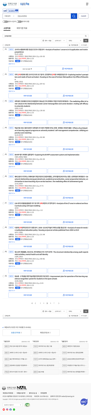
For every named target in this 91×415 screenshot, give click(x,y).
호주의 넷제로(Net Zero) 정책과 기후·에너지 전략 (45, 360)
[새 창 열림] (27, 405)
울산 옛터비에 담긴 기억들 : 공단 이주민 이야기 (16, 360)
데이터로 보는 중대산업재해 (73, 352)
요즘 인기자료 (15, 332)
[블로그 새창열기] (14, 409)
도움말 (21, 333)
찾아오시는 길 (33, 393)
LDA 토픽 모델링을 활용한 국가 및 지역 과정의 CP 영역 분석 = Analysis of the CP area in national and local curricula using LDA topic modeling (51, 205)
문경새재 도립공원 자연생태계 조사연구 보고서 (16, 366)
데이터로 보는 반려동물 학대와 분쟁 (74, 372)
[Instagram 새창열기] (7, 409)
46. (6, 176)
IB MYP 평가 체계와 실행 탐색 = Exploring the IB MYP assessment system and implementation (47, 155)
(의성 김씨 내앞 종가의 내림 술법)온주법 (16, 347)
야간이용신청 (74, 45)
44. (6, 127)
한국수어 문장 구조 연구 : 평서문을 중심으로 (16, 372)
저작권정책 (43, 393)
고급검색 (83, 16)
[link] (67, 68)
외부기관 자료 (22, 28)
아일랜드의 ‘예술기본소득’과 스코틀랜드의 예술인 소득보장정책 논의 (74, 366)
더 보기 (85, 45)
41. (6, 49)
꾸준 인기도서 (44, 332)
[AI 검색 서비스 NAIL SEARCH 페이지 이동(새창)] (11, 10)
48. (6, 227)
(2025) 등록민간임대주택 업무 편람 (74, 360)
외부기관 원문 (26, 69)
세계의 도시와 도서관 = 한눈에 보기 (16, 353)
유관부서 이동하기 (9, 405)
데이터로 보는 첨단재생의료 (44, 365)
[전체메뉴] (87, 4)
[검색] (74, 16)
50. (6, 276)
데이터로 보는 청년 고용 (43, 346)
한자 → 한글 (48, 40)
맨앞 (32, 303)
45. (6, 154)
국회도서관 (10, 4)
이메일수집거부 (21, 393)
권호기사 (12, 64)
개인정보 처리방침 (8, 393)
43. (6, 101)
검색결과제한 (8, 36)
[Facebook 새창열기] (10, 409)
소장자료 (7, 28)
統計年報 (39, 372)
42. (6, 74)
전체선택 (7, 45)
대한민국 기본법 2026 (71, 346)
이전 (35, 303)
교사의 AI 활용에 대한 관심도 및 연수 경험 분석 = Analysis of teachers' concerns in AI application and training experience (51, 51)
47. (6, 203)
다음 (59, 303)
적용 (86, 40)
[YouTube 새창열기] (4, 409)
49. (6, 251)
